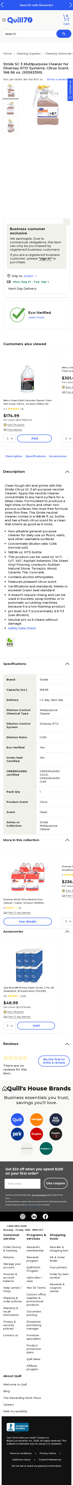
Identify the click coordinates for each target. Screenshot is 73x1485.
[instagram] (22, 1216)
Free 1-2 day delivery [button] (19, 912)
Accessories (58, 456)
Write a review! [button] (57, 79)
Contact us (10, 1335)
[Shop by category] (4, 19)
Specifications (36, 456)
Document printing (34, 1313)
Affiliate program (32, 1367)
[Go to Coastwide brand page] (36, 1120)
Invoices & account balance (10, 1277)
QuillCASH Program (33, 1269)
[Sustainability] (11, 642)
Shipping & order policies (12, 1299)
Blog (6, 1391)
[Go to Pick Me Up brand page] (55, 1120)
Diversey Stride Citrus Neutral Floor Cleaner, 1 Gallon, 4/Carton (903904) (23, 901)
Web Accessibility (15, 1411)
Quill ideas (33, 1359)
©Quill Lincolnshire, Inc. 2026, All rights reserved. (33, 1440)
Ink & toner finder (57, 1259)
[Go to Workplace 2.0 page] (46, 1149)
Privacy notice (48, 1453)
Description (14, 456)
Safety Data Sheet (22, 628)
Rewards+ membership (35, 1248)
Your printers (58, 1267)
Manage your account (12, 1265)
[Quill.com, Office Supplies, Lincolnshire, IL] (17, 1428)
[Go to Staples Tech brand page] (55, 1135)
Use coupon (55, 1183)
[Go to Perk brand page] (17, 1135)
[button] (70, 4)
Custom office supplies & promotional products (36, 1299)
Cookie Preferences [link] (50, 1459)
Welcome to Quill (15, 1384)
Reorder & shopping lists (59, 1248)
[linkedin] (34, 1216)
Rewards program (33, 1259)
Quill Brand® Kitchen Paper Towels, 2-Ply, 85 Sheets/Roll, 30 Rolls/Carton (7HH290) (28, 989)
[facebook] (45, 1216)
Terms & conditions (20, 1453)
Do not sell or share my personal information (36, 1465)
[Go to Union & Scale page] (26, 1149)
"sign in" (45, 258)
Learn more (36, 317)
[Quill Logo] (20, 20)
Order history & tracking (12, 1248)
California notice (21, 1459)
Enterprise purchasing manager (34, 1325)
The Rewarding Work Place (22, 1397)
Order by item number (59, 1275)
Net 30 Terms (36, 1287)
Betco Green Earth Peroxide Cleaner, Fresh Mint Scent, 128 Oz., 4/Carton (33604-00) (27, 402)
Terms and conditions (39, 1195)
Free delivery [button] (15, 429)
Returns (8, 1257)
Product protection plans (34, 1349)
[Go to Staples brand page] (36, 1135)
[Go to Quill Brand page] (17, 1120)
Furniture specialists (34, 1337)
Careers (8, 1404)
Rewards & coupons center (57, 1288)
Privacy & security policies (9, 1325)
